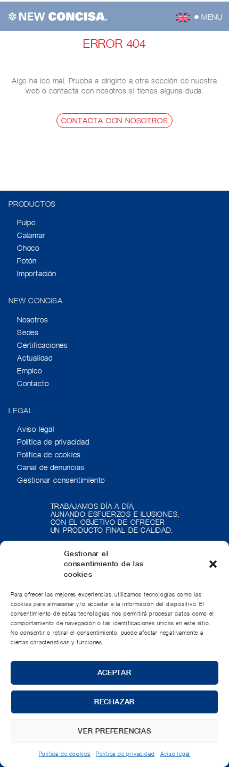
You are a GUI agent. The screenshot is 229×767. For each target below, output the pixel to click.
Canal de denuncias (51, 467)
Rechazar (114, 701)
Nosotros (32, 320)
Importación (36, 273)
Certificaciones (42, 345)
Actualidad (35, 358)
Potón (27, 261)
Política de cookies (65, 754)
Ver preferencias (114, 731)
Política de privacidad (125, 754)
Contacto (32, 383)
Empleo (29, 371)
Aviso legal (175, 754)
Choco (28, 248)
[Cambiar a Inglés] (183, 17)
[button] (213, 564)
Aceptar (114, 672)
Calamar (31, 235)
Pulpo (26, 222)
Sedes (28, 332)
